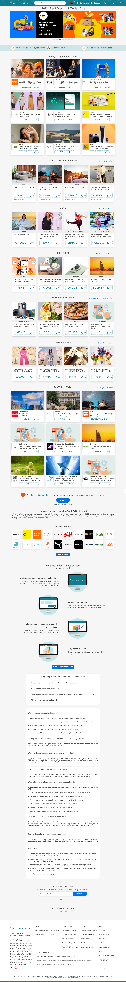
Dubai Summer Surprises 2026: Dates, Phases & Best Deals (54, 964)
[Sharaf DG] (86, 147)
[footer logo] (21, 928)
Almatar (57, 144)
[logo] (20, 3)
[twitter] (11, 967)
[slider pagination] (54, 39)
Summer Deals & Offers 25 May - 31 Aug (47, 930)
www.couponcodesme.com (107, 964)
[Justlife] (37, 544)
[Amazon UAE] (16, 534)
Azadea (21, 112)
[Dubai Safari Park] (15, 478)
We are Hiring (85, 938)
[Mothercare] (89, 544)
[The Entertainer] (86, 82)
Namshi (57, 80)
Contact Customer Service (89, 930)
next (113, 24)
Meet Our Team (104, 934)
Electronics (34, 796)
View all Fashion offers (105, 208)
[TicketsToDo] (15, 414)
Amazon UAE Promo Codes (70, 947)
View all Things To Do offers (103, 388)
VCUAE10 (97, 87)
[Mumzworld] (68, 544)
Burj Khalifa (23, 444)
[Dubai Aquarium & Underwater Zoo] (50, 478)
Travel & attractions (36, 807)
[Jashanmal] (47, 544)
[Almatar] (50, 147)
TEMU (21, 80)
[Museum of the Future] (86, 478)
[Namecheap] (110, 544)
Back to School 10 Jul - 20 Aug (44, 934)
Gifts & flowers (35, 804)
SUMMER (97, 451)
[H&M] (68, 534)
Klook (92, 412)
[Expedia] (50, 414)
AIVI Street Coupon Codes (70, 943)
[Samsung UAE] (78, 544)
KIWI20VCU (62, 119)
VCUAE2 (62, 87)
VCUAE (62, 152)
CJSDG (97, 152)
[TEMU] (15, 82)
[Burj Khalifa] (15, 446)
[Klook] (86, 414)
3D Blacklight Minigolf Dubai (64, 444)
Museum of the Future (98, 476)
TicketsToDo (23, 412)
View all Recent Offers (105, 161)
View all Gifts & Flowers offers (102, 343)
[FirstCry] (110, 534)
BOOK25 (62, 451)
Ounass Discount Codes (69, 934)
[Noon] (86, 114)
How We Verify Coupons (106, 955)
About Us (102, 930)
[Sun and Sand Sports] (89, 534)
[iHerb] (15, 147)
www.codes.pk (103, 968)
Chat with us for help (87, 947)
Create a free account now (63, 667)
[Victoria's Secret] (78, 534)
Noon (92, 112)
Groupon (93, 444)
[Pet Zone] (99, 544)
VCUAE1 (98, 119)
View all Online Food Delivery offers (100, 298)
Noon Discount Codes (68, 938)
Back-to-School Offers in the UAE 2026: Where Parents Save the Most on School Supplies (64, 960)
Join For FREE (63, 500)
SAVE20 (26, 451)
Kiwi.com (57, 112)
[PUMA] (58, 544)
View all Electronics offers (104, 253)
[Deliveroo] (16, 544)
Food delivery (34, 800)
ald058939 (26, 87)
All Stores (102, 943)
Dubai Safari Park (25, 476)
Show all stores (63, 555)
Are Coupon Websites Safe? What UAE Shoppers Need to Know (56, 956)
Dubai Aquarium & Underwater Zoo (66, 476)
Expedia (57, 412)
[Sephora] (58, 534)
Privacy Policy (63, 899)
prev (12, 24)
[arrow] (124, 491)
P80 (26, 119)
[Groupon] (86, 446)
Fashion (32, 793)
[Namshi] (50, 82)
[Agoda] (47, 534)
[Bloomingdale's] (27, 544)
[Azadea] (15, 114)
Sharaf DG (93, 144)
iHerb (21, 144)
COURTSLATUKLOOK (98, 419)
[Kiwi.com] (50, 114)
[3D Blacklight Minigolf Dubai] (50, 446)
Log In (70, 504)
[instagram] (15, 967)
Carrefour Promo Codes (69, 930)
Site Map (102, 938)
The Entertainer (95, 80)
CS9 (26, 152)
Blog (100, 951)
